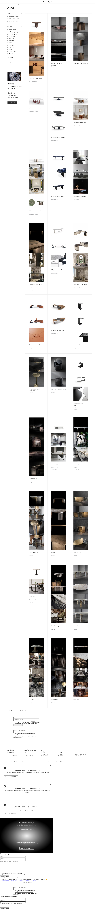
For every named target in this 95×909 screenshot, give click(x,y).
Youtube (60, 752)
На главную (27, 880)
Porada (10, 49)
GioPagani (11, 40)
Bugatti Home (12, 31)
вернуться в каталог (10, 776)
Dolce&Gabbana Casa (14, 33)
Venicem (11, 53)
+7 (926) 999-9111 (28, 755)
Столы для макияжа (14, 21)
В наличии (11, 62)
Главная (9, 4)
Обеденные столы (13, 16)
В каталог (33, 880)
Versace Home (12, 55)
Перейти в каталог (17, 880)
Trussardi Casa (12, 51)
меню (8, 2)
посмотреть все (12, 57)
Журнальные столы (14, 18)
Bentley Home (12, 29)
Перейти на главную (6, 880)
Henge (10, 42)
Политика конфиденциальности (15, 761)
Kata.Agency (78, 755)
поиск (13, 2)
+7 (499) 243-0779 (12, 755)
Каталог (14, 4)
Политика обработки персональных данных (52, 761)
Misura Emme (12, 45)
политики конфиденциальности (29, 723)
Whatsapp (60, 755)
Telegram (60, 754)
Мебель (18, 4)
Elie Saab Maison (13, 34)
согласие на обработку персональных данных (29, 874)
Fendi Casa (11, 38)
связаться (85, 2)
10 (22, 710)
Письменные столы (14, 20)
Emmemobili (12, 36)
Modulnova (11, 47)
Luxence (11, 44)
